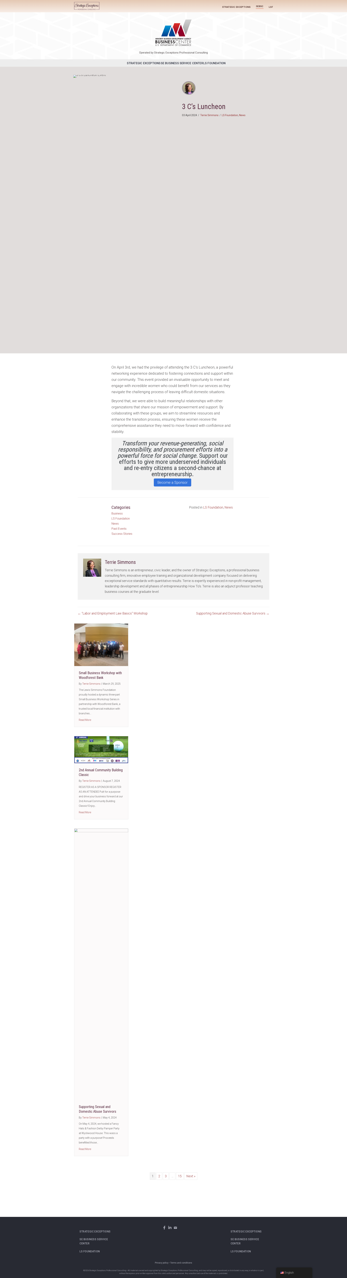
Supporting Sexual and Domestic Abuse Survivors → (232, 613)
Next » (190, 1176)
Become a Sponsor (172, 482)
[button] (164, 1227)
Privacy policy (161, 1263)
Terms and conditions (181, 1263)
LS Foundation (214, 63)
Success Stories (122, 533)
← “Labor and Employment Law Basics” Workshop (113, 613)
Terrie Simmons (209, 115)
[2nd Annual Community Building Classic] (101, 749)
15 (180, 1176)
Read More (85, 719)
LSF (271, 7)
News (242, 115)
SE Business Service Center (182, 63)
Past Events (119, 528)
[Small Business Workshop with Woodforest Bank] (101, 644)
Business (117, 513)
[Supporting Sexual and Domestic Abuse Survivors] (101, 964)
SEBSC (260, 6)
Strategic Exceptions (236, 7)
